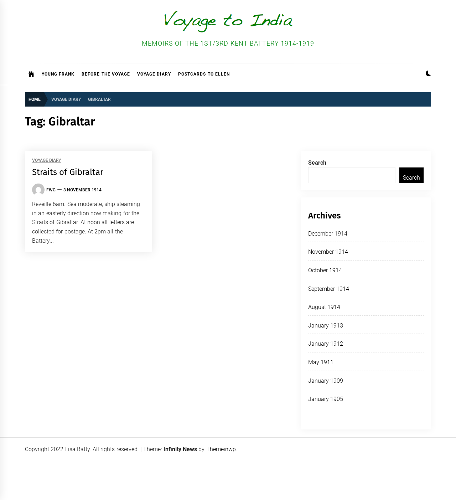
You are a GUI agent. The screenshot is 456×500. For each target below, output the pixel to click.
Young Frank (58, 74)
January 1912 (325, 343)
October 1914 (325, 270)
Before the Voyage (106, 74)
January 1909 (325, 380)
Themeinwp (221, 449)
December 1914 (327, 233)
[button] (428, 74)
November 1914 (328, 251)
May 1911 (320, 362)
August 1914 (324, 307)
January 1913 (325, 325)
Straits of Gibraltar (67, 172)
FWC (51, 189)
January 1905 (325, 399)
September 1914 (328, 288)
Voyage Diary (154, 74)
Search (317, 162)
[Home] (31, 74)
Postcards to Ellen (204, 74)
